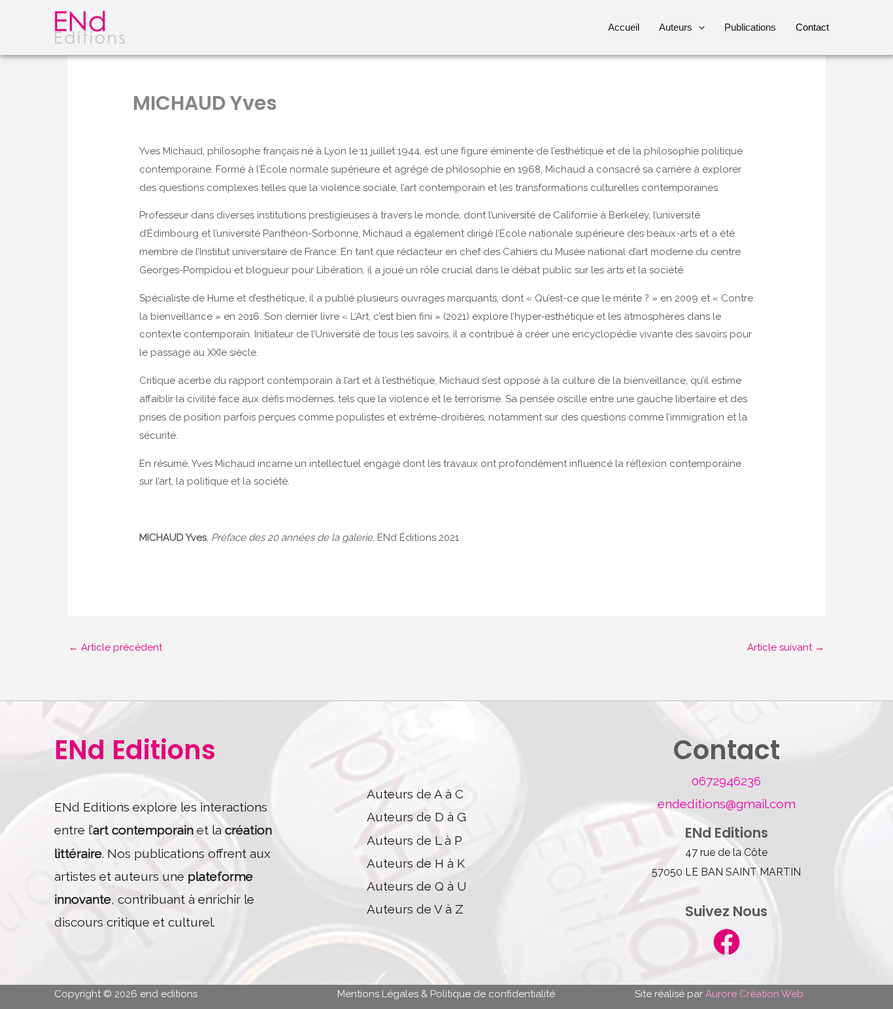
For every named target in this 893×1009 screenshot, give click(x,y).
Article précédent (115, 647)
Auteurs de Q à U (417, 886)
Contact (812, 27)
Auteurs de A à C (415, 794)
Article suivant (785, 647)
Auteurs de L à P (414, 840)
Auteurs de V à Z (415, 909)
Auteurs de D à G (416, 817)
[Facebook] (726, 942)
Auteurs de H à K (416, 863)
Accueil (623, 27)
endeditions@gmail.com (727, 803)
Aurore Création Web (754, 994)
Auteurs (675, 27)
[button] (698, 27)
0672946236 (726, 781)
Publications (750, 27)
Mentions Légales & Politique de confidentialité (446, 994)
